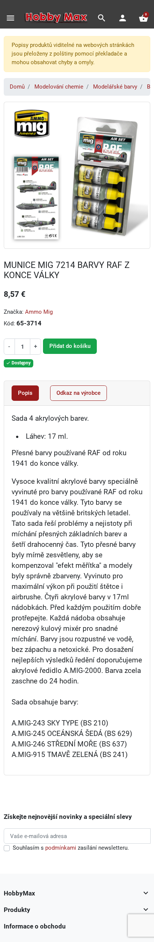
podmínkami (60, 847)
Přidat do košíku (69, 346)
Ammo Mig (39, 311)
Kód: (9, 323)
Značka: (14, 311)
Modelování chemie (58, 86)
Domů (17, 86)
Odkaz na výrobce (78, 393)
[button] (101, 18)
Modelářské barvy (115, 86)
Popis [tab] (25, 393)
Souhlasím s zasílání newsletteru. (71, 847)
